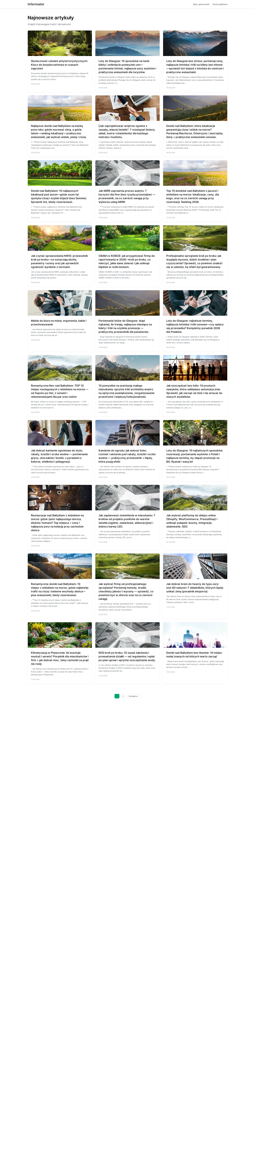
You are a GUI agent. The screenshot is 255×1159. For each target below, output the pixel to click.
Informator (36, 4)
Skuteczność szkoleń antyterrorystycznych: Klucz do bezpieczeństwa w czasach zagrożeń (59, 64)
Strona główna (220, 4)
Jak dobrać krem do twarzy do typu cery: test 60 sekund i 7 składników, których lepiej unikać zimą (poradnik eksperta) (194, 587)
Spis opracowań (201, 4)
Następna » (134, 696)
